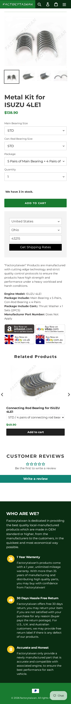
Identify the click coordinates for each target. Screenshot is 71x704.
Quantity (10, 169)
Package (10, 154)
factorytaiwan (28, 697)
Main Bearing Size (16, 123)
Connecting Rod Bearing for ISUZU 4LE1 (33, 410)
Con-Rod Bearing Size (18, 138)
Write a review (35, 479)
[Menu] (64, 4)
